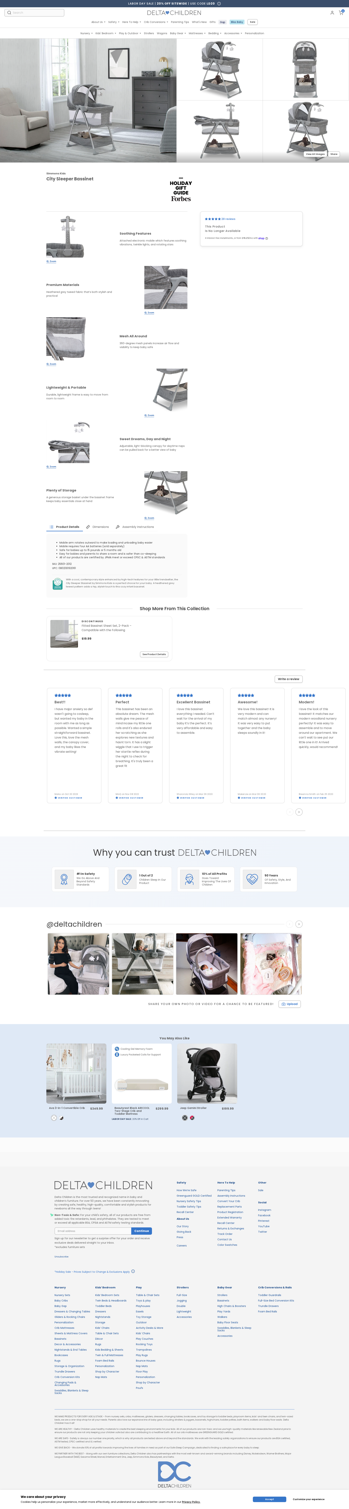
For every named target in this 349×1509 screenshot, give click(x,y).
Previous (291, 812)
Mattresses (196, 33)
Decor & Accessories (68, 1344)
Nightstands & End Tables (71, 1350)
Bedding (213, 33)
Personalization (254, 33)
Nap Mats (101, 1377)
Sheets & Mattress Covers (71, 1333)
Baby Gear (176, 33)
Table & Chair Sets (107, 1333)
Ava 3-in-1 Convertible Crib (67, 1108)
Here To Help (130, 22)
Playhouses (143, 1306)
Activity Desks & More (149, 1328)
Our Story (183, 1226)
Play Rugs (142, 1355)
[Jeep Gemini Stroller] (207, 1074)
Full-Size (182, 1295)
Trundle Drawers (65, 1371)
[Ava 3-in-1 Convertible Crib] (76, 1074)
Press (180, 1237)
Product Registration (230, 1212)
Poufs (139, 1388)
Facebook (264, 1215)
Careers (182, 1245)
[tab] (64, 527)
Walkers (222, 1317)
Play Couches (144, 1339)
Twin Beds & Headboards (111, 1300)
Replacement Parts (229, 1206)
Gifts (213, 22)
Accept (269, 1499)
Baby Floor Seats (227, 1322)
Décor (99, 1339)
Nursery (85, 33)
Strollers (149, 33)
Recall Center (185, 1212)
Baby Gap (61, 1306)
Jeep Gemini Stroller (193, 1108)
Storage (100, 1322)
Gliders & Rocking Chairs (70, 1317)
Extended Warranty (229, 1217)
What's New (199, 22)
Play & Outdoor (128, 33)
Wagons (162, 33)
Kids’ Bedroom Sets (107, 1295)
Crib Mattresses (64, 1328)
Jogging (182, 1300)
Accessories (231, 33)
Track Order (224, 1234)
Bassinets (60, 1339)
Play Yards (223, 1311)
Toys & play (143, 1300)
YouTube (264, 1226)
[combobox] (34, 12)
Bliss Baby (237, 22)
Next (299, 812)
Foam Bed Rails (104, 1360)
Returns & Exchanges (230, 1228)
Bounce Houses (145, 1360)
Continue (141, 1231)
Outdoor (141, 1322)
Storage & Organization (69, 1366)
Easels (140, 1311)
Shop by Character (107, 1371)
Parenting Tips (180, 22)
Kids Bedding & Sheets (109, 1350)
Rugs (58, 1360)
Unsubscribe (61, 1256)
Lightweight (184, 1311)
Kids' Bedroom (104, 33)
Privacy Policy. (191, 1502)
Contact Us (224, 1239)
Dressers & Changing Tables (72, 1311)
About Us (97, 22)
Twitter (262, 1232)
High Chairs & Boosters (231, 1306)
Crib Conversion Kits (67, 1377)
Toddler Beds (103, 1306)
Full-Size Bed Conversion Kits (276, 1300)
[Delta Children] (103, 1185)
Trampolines (144, 1350)
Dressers (100, 1311)
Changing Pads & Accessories (65, 1384)
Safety (112, 22)
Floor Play (142, 1371)
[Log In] (332, 12)
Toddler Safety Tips (189, 1206)
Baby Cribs (61, 1300)
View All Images (315, 154)
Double (181, 1306)
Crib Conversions (154, 22)
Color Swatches (227, 1245)
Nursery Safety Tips (189, 1201)
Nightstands (102, 1317)
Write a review (288, 679)
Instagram (264, 1210)
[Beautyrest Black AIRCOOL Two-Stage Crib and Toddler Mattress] (142, 1074)
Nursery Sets (62, 1295)
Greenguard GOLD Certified (194, 1196)
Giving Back (184, 1232)
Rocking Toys (144, 1344)
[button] (213, 219)
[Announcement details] (133, 1271)
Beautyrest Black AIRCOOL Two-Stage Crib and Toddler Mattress (132, 1111)
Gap (222, 22)
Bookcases (61, 1355)
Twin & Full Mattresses (109, 1355)
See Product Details (154, 654)
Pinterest (263, 1221)
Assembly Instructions (231, 1196)
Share (333, 154)
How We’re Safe (186, 1190)
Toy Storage (143, 1317)
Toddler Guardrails (269, 1295)
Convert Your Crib (228, 1201)
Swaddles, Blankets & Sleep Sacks (72, 1392)
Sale (252, 21)
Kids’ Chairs (102, 1328)
